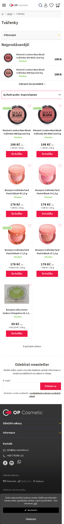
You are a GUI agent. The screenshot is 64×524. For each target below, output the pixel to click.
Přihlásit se (50, 386)
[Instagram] (11, 463)
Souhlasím (32, 510)
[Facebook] (5, 463)
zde (35, 503)
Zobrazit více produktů (31, 84)
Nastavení (31, 518)
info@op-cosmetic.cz (18, 450)
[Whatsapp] (19, 463)
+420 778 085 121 (15, 455)
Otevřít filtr (32, 35)
